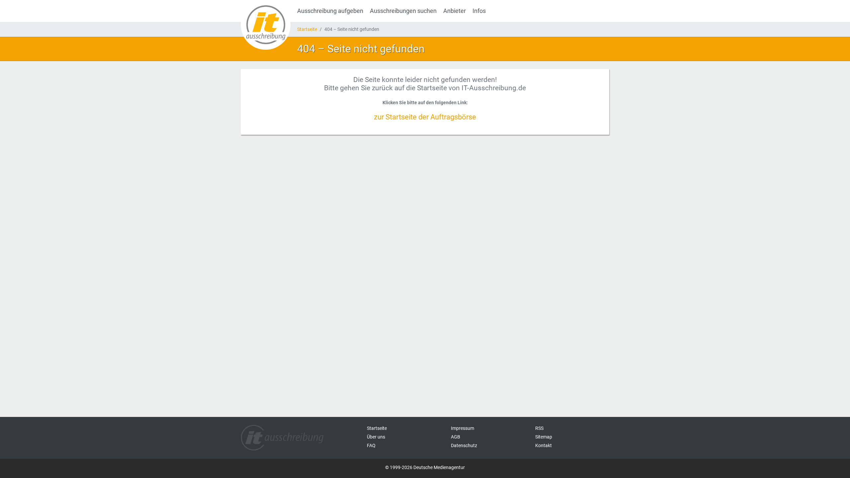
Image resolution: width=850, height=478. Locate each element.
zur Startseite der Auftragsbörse (425, 117)
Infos (479, 11)
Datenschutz (464, 445)
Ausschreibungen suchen (403, 11)
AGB (455, 436)
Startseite (307, 29)
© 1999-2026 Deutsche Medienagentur (425, 467)
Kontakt (543, 445)
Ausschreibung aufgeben (330, 11)
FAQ (371, 445)
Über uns (376, 436)
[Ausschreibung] (266, 25)
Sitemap (543, 436)
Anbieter (454, 11)
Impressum (462, 428)
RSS (539, 428)
